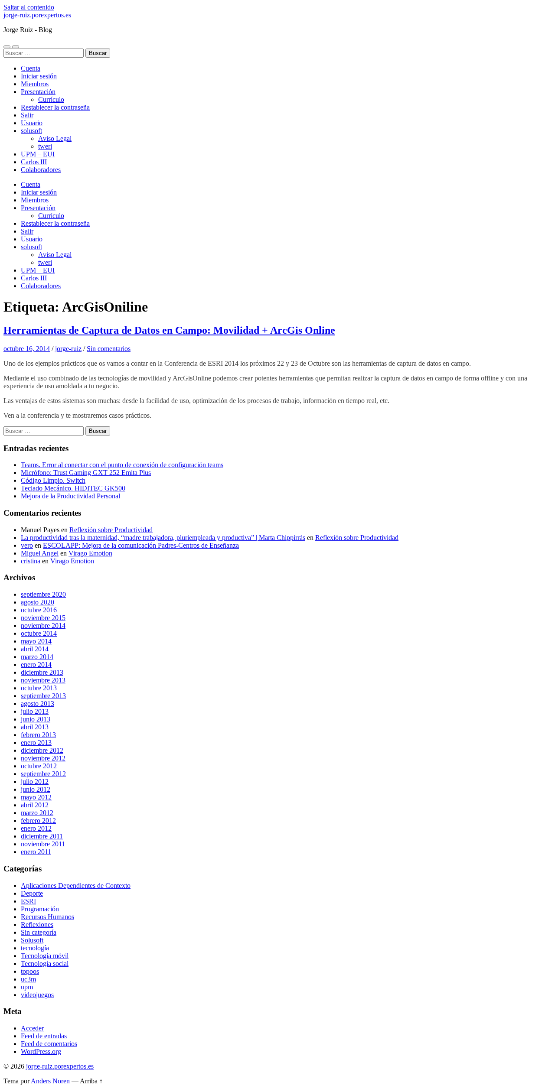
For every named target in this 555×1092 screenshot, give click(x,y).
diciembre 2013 (42, 672)
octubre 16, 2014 (26, 348)
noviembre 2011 (43, 844)
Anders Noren (50, 1081)
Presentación (38, 91)
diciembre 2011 (42, 836)
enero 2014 (36, 664)
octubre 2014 (39, 633)
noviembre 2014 (43, 625)
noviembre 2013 (43, 680)
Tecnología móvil (45, 955)
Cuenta (30, 68)
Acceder (32, 1028)
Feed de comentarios (49, 1043)
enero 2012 (36, 828)
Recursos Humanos (47, 916)
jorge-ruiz (68, 348)
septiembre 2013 (43, 695)
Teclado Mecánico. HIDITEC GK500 (73, 488)
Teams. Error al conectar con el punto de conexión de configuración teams (122, 464)
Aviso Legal (55, 138)
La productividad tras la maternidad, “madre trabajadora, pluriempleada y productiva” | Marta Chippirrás (163, 537)
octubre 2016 (39, 610)
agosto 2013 (37, 703)
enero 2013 (36, 742)
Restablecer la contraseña (55, 107)
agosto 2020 (37, 602)
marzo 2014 (37, 656)
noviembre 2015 (43, 617)
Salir (27, 115)
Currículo (51, 99)
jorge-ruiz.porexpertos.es (37, 15)
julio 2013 (35, 711)
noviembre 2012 (43, 758)
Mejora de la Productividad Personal (70, 496)
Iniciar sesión (39, 76)
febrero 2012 (38, 820)
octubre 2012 (39, 766)
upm (27, 987)
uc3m (28, 979)
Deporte (32, 893)
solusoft (31, 130)
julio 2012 (35, 781)
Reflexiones (37, 924)
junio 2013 (35, 719)
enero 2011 (36, 851)
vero (27, 545)
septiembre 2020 (43, 594)
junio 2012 (35, 789)
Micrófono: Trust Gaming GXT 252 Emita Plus (86, 472)
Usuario (31, 123)
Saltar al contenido (28, 7)
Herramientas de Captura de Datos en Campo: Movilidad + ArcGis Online (169, 330)
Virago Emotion (90, 553)
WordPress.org (41, 1051)
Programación (40, 909)
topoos (30, 971)
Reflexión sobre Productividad (111, 529)
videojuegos (37, 994)
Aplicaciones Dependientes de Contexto (76, 885)
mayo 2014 (36, 641)
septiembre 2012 (43, 773)
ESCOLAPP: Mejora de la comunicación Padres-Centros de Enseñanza (141, 545)
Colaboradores (41, 169)
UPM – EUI (38, 154)
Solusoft (32, 940)
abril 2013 (35, 727)
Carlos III (34, 162)
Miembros (35, 84)
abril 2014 (35, 649)
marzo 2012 (37, 812)
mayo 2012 (36, 797)
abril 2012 (35, 805)
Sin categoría (38, 932)
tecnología (35, 948)
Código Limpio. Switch (53, 480)
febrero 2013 (38, 734)
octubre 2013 (39, 688)
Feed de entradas (44, 1036)
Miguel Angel (40, 553)
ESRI (28, 901)
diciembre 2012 (42, 750)
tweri (45, 146)
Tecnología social (45, 963)
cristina (30, 561)
